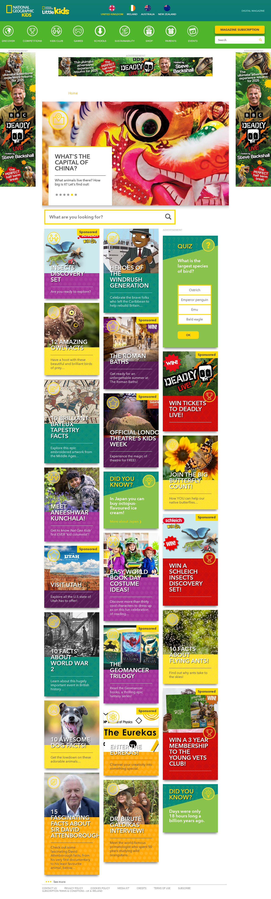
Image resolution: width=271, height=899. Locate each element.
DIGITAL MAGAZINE (253, 10)
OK (188, 335)
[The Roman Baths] (131, 339)
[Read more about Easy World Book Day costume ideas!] (131, 555)
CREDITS (141, 888)
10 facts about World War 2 (69, 660)
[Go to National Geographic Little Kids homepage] (56, 16)
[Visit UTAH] (71, 568)
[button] (135, 882)
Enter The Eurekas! (126, 749)
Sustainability (124, 40)
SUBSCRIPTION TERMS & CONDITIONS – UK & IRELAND (72, 891)
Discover (8, 40)
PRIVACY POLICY (73, 888)
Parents (170, 40)
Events (193, 40)
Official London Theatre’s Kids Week (137, 438)
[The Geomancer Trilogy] (131, 647)
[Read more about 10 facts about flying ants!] (190, 632)
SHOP (149, 40)
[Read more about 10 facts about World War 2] (71, 634)
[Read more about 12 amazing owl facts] (71, 325)
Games (78, 40)
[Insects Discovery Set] (71, 251)
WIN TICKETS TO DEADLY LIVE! (187, 409)
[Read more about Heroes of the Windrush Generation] (131, 251)
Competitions (32, 40)
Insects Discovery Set (67, 273)
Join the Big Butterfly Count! (188, 480)
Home (73, 93)
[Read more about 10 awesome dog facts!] (71, 722)
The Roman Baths (128, 358)
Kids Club (56, 40)
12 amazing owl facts (69, 344)
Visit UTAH (66, 584)
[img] (190, 373)
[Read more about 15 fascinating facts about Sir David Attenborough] (71, 795)
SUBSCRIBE (184, 888)
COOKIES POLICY (100, 888)
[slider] (135, 156)
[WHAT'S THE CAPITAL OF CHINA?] (135, 153)
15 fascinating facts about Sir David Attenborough (76, 823)
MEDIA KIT (123, 888)
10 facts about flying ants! (189, 654)
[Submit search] (260, 40)
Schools (100, 40)
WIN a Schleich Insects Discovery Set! (185, 577)
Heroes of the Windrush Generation (129, 276)
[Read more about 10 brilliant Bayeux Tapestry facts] (71, 401)
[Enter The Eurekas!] (131, 730)
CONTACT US (49, 888)
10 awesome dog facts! (70, 742)
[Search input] (236, 40)
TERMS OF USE (162, 888)
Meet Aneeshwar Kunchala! (69, 512)
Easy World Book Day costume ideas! (129, 580)
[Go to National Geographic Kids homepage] (20, 11)
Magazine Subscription (239, 29)
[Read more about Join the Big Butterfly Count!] (190, 458)
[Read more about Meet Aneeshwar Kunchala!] (71, 490)
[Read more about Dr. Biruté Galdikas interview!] (131, 802)
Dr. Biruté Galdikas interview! (127, 824)
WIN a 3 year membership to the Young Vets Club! (188, 751)
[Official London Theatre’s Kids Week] (131, 415)
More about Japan (126, 521)
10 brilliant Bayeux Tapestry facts (69, 427)
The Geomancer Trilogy (129, 670)
